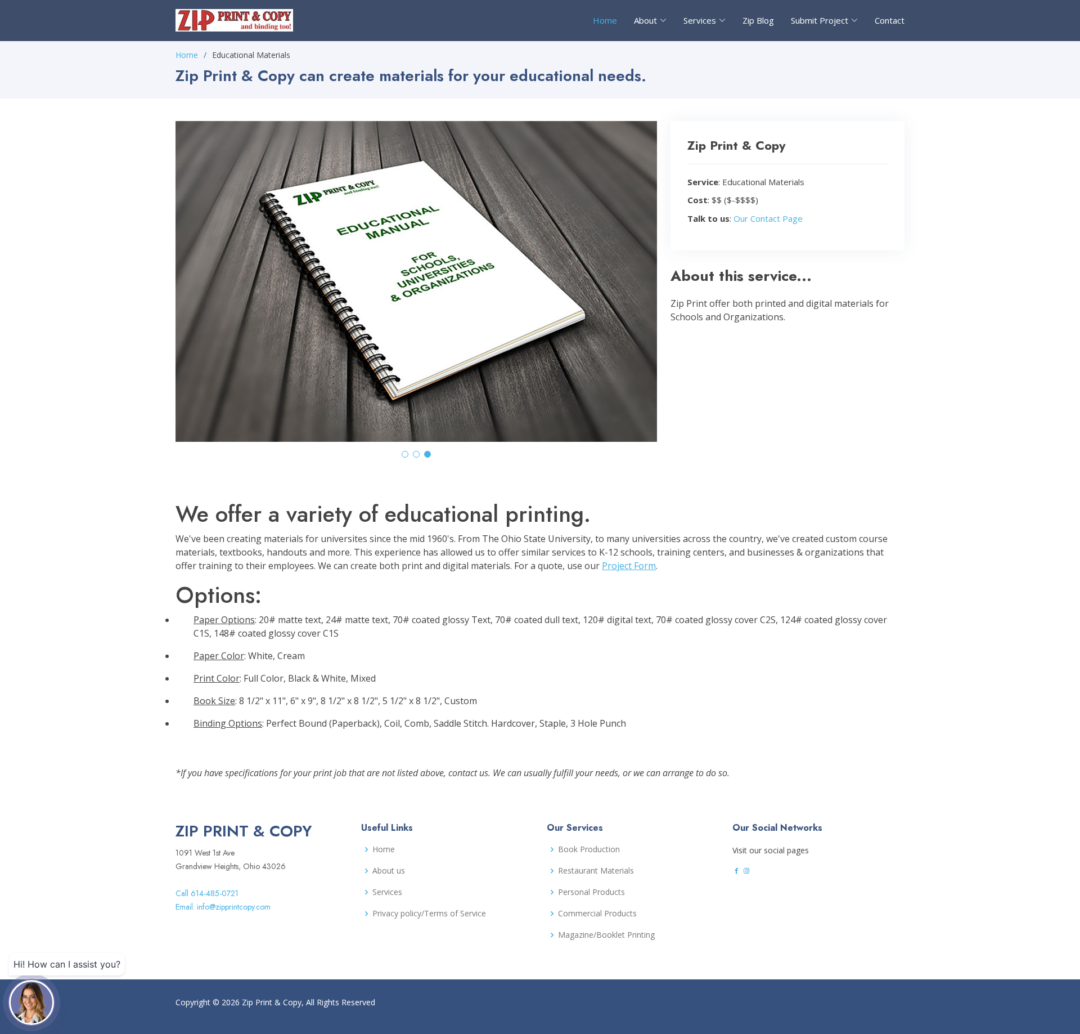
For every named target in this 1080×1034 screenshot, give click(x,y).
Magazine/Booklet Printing (606, 935)
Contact (889, 20)
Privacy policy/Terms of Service (429, 913)
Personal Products (591, 892)
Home (605, 20)
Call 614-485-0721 (207, 893)
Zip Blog (758, 20)
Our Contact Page (768, 218)
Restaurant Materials (596, 871)
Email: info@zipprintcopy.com (223, 906)
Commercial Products (597, 913)
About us (388, 871)
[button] (405, 454)
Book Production (589, 849)
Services (387, 892)
